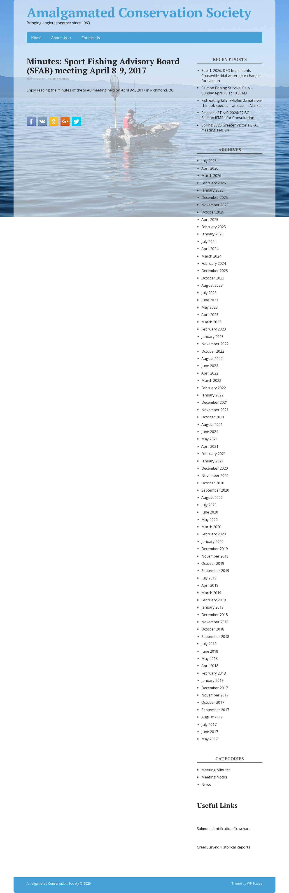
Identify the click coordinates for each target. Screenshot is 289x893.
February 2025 (213, 226)
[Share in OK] (53, 121)
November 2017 (214, 695)
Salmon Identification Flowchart (223, 828)
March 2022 (211, 380)
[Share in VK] (42, 121)
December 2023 (214, 270)
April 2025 (209, 219)
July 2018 (209, 643)
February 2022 (213, 387)
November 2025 (214, 204)
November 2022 (214, 343)
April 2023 (209, 314)
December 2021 (214, 402)
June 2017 (209, 731)
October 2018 (212, 629)
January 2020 (212, 541)
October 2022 (212, 351)
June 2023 (209, 300)
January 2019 (212, 607)
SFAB (87, 90)
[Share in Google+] (65, 121)
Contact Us (91, 37)
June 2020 (209, 512)
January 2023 (212, 336)
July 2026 (209, 160)
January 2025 (212, 234)
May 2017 (209, 738)
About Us (59, 37)
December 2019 (214, 548)
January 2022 (212, 395)
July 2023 (209, 292)
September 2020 (215, 490)
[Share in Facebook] (31, 121)
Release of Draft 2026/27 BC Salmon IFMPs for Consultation (227, 115)
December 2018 (214, 614)
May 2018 (209, 658)
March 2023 (211, 321)
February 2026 (213, 182)
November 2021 (214, 409)
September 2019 (215, 570)
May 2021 (209, 438)
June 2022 (209, 365)
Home (36, 37)
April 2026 (209, 168)
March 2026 (211, 175)
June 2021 (209, 431)
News (206, 784)
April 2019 (209, 585)
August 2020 (212, 497)
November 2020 (214, 475)
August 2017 (212, 717)
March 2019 (211, 592)
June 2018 (209, 651)
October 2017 (212, 702)
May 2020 (209, 519)
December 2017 (214, 687)
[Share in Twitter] (76, 121)
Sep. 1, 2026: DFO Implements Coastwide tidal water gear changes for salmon (231, 75)
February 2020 (213, 534)
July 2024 (209, 241)
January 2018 (212, 680)
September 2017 (215, 709)
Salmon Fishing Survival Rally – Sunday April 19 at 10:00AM (227, 90)
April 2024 (209, 248)
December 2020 (214, 468)
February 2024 (213, 263)
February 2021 (213, 453)
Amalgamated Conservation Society (139, 12)
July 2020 (209, 504)
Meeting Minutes (58, 79)
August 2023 (212, 285)
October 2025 (212, 212)
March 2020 (211, 526)
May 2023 (209, 307)
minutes (64, 90)
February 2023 (213, 329)
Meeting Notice (214, 777)
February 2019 (213, 600)
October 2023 (212, 278)
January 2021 (212, 461)
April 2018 (209, 665)
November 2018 (214, 621)
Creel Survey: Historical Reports (223, 847)
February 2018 (213, 673)
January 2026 (212, 190)
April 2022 (209, 373)
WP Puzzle (254, 883)
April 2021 (209, 446)
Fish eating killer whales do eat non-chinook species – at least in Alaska (231, 103)
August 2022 (212, 358)
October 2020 (212, 482)
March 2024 (211, 256)
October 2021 (212, 417)
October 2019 (212, 563)
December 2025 (214, 197)
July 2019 (209, 578)
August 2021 (212, 424)
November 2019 (214, 556)
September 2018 (215, 636)
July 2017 (209, 724)
